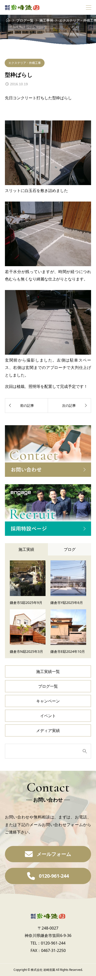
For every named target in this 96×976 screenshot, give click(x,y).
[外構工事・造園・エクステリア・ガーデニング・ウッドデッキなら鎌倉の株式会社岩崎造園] (22, 7)
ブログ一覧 (48, 686)
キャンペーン (48, 701)
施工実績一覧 (48, 671)
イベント (48, 715)
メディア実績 (48, 730)
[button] (48, 854)
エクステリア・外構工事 (24, 63)
